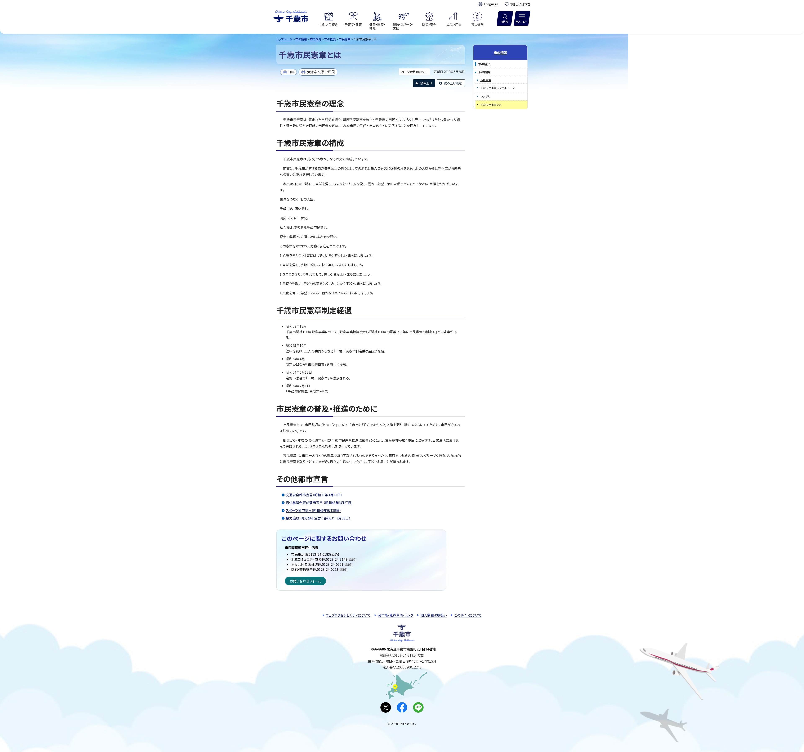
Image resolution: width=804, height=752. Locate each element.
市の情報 (301, 39)
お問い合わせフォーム (305, 581)
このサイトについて (467, 615)
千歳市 (290, 15)
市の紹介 (315, 39)
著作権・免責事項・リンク (395, 615)
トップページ (284, 39)
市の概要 (330, 39)
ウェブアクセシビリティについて (348, 615)
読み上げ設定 (453, 83)
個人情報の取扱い (433, 615)
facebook (402, 707)
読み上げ (426, 83)
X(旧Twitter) (385, 707)
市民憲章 (344, 39)
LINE (418, 707)
